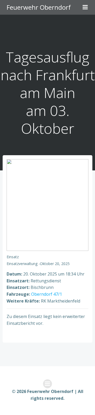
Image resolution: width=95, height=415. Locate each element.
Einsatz (13, 256)
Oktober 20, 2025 (55, 263)
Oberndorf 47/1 (46, 294)
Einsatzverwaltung (22, 263)
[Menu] (85, 7)
